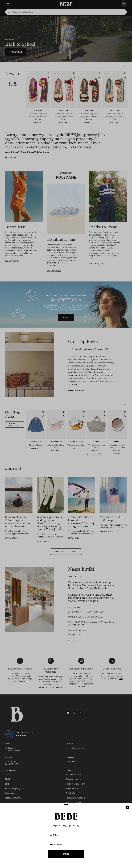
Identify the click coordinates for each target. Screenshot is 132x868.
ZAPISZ (66, 854)
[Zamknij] (127, 807)
